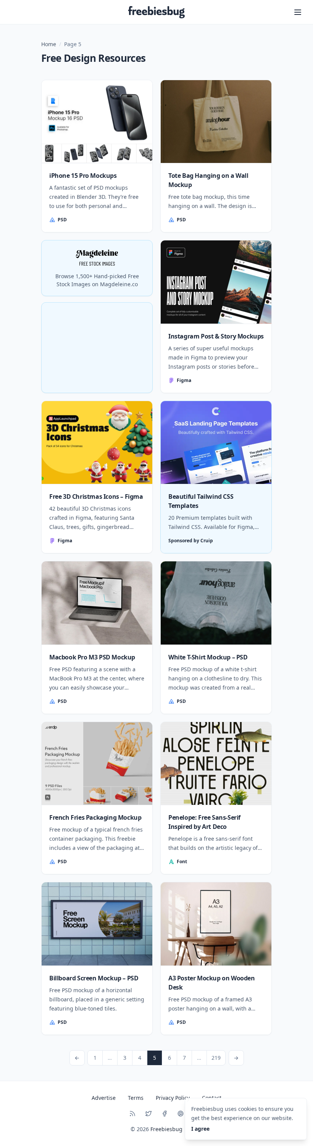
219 (216, 1057)
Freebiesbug (166, 1129)
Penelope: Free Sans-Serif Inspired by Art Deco (204, 822)
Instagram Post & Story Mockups (216, 336)
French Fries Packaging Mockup (95, 817)
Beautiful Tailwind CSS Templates (200, 501)
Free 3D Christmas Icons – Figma (96, 496)
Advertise (104, 1097)
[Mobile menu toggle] (298, 12)
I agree (200, 1128)
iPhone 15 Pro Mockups (83, 175)
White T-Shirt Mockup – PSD (208, 657)
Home (48, 44)
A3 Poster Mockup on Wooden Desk (211, 982)
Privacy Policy (173, 1097)
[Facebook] (164, 1113)
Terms (136, 1097)
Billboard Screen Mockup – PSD (93, 978)
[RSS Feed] (132, 1113)
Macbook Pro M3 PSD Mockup (92, 657)
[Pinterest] (180, 1113)
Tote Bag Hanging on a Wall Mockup (208, 180)
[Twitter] (148, 1113)
